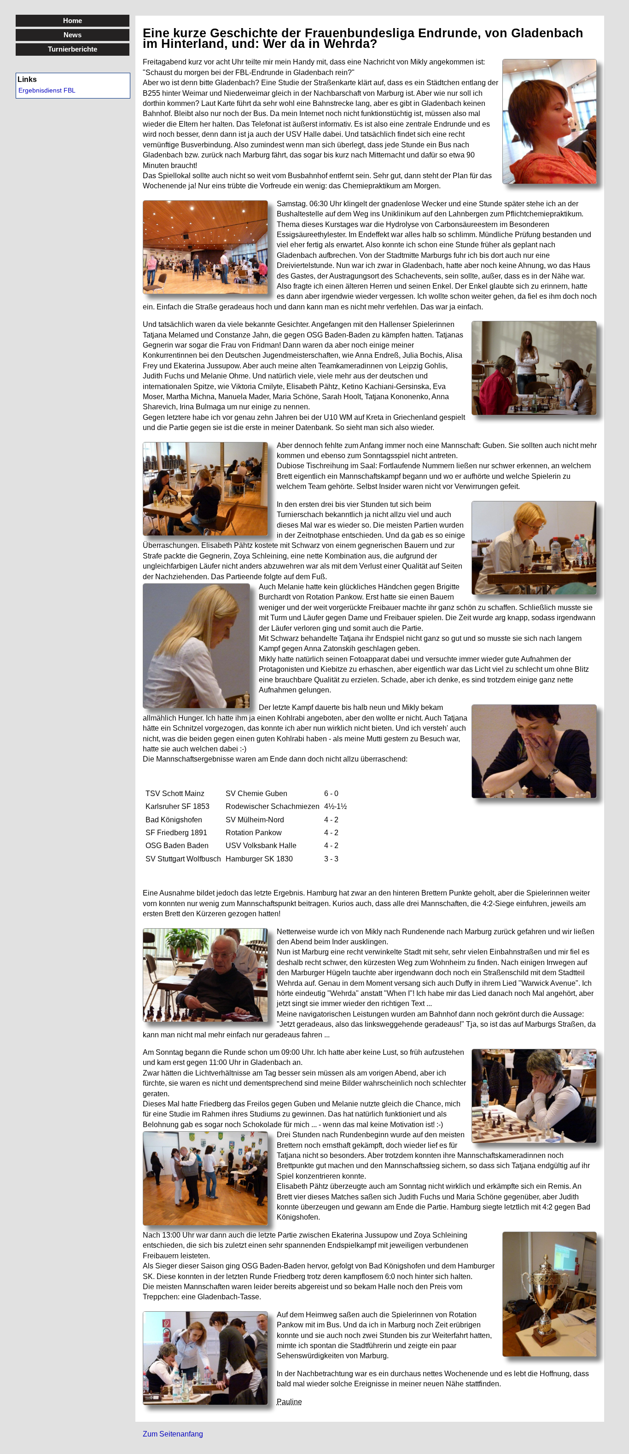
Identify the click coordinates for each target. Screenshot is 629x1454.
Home (72, 20)
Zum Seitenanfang (173, 1434)
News (73, 35)
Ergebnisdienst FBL (47, 90)
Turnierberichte (72, 49)
